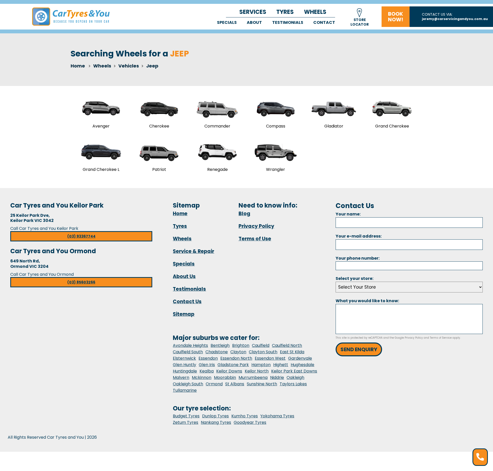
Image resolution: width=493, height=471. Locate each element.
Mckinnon (201, 377)
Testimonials (287, 22)
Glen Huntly (184, 365)
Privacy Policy (256, 226)
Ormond (214, 384)
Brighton (240, 345)
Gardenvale (300, 358)
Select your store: (354, 278)
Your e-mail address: (359, 236)
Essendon (208, 358)
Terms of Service (441, 338)
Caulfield (260, 345)
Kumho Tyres (244, 416)
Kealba (207, 371)
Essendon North (236, 358)
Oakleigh (295, 377)
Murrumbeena (253, 377)
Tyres (285, 12)
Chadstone (216, 352)
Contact (324, 22)
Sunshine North (262, 384)
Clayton (238, 352)
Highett (280, 365)
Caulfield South (188, 352)
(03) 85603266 (81, 282)
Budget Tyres (186, 416)
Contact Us (187, 301)
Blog (244, 213)
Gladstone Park (233, 365)
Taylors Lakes (293, 384)
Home (78, 66)
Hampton (261, 365)
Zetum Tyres (185, 422)
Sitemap (183, 314)
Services (252, 12)
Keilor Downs (229, 371)
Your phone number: (358, 258)
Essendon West (270, 358)
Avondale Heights (190, 345)
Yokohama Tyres (277, 416)
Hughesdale (302, 365)
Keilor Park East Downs (294, 371)
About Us (184, 276)
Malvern (181, 377)
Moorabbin (225, 377)
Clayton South (263, 352)
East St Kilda (292, 352)
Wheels (315, 12)
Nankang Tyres (216, 422)
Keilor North (257, 371)
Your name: (348, 214)
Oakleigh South (188, 384)
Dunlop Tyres (215, 416)
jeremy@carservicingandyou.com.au (455, 19)
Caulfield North (287, 345)
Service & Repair (193, 251)
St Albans (234, 384)
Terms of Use (255, 238)
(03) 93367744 (81, 236)
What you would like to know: (367, 301)
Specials (227, 22)
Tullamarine (185, 390)
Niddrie (277, 377)
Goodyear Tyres (250, 422)
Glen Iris (207, 365)
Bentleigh (220, 345)
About (254, 22)
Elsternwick (184, 358)
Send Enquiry (358, 349)
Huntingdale (185, 371)
